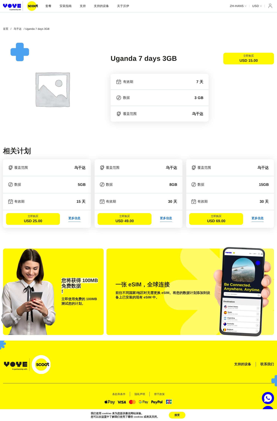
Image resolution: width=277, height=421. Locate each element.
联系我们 (267, 364)
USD (255, 6)
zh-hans (237, 6)
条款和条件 (118, 394)
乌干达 (17, 28)
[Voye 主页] (20, 6)
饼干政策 (159, 394)
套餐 (48, 6)
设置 (104, 417)
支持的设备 (101, 6)
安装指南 (66, 6)
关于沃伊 (123, 6)
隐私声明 (140, 394)
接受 (177, 415)
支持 (83, 6)
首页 (5, 28)
